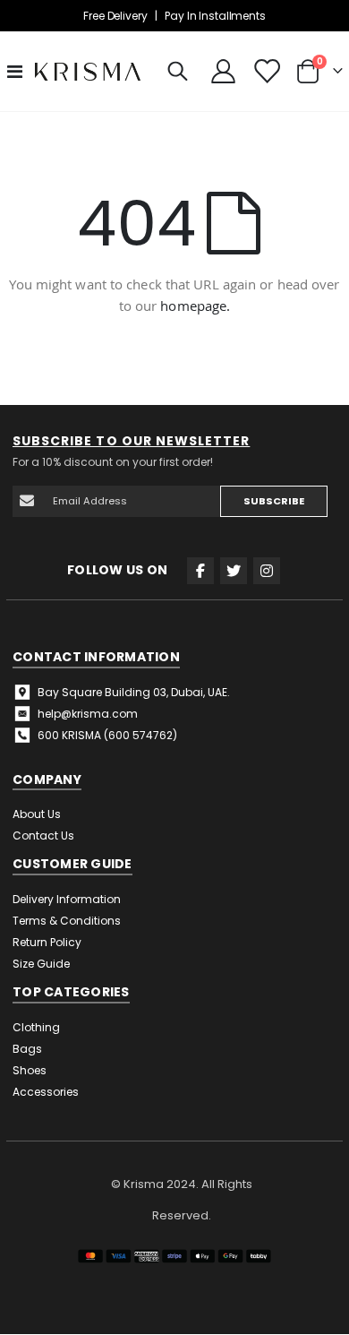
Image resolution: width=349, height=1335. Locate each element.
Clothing (36, 1027)
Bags (27, 1048)
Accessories (46, 1091)
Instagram (266, 570)
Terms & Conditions (67, 920)
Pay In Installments (215, 15)
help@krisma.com (88, 713)
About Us (37, 814)
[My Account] (224, 71)
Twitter (233, 570)
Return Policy (47, 942)
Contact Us (43, 835)
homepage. (195, 305)
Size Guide (41, 963)
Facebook (200, 570)
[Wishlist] (265, 71)
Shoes (30, 1070)
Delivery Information (67, 899)
